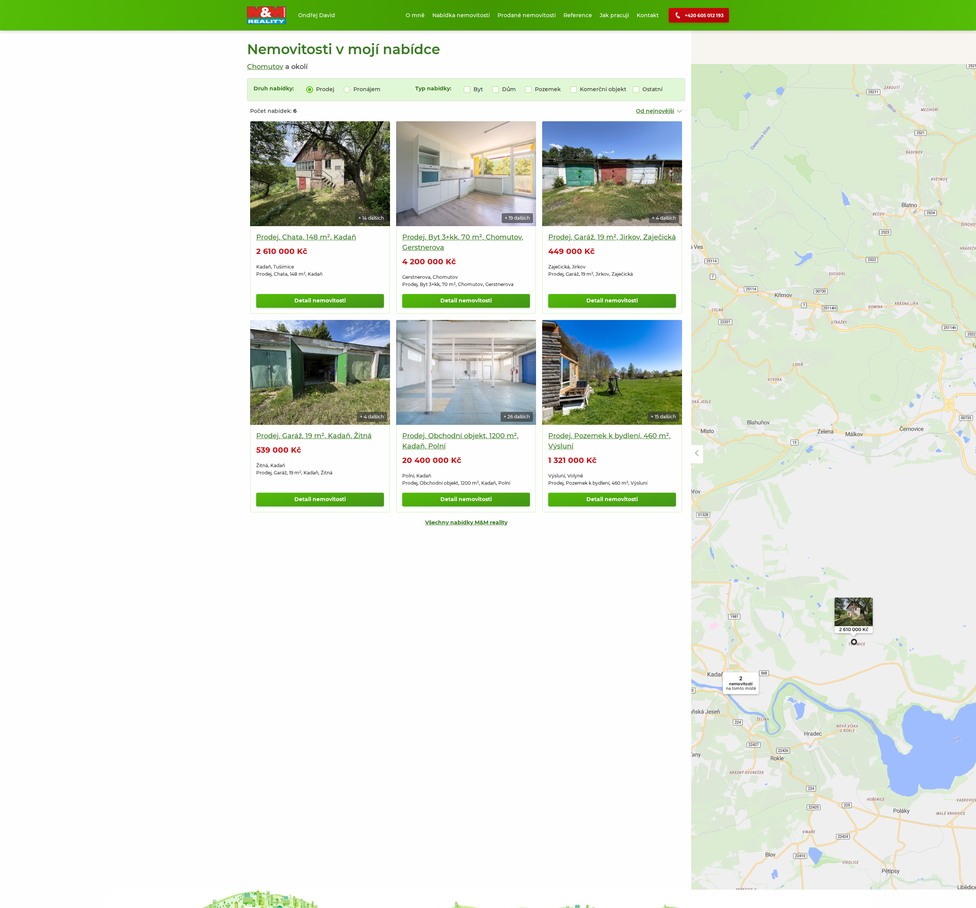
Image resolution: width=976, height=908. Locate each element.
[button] (854, 642)
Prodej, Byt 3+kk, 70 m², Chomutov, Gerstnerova (462, 242)
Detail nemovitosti (320, 300)
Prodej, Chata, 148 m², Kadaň (306, 237)
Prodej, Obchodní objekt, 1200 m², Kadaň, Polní (460, 441)
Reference (577, 15)
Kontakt (648, 15)
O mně (415, 15)
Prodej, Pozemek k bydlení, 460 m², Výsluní (609, 441)
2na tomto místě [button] (741, 683)
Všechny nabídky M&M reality (466, 522)
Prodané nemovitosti (527, 15)
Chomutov (265, 67)
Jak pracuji (614, 15)
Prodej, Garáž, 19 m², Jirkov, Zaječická (612, 237)
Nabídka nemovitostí (461, 15)
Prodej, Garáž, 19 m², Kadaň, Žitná (314, 436)
